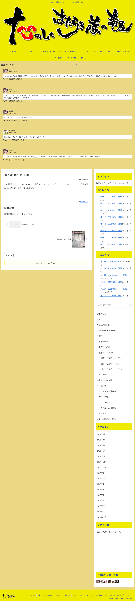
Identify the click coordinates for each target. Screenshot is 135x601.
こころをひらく (105, 402)
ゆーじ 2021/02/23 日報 (111, 197)
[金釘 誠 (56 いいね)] (113, 581)
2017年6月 (101, 484)
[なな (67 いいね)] (109, 581)
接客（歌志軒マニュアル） (112, 364)
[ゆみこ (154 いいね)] (98, 581)
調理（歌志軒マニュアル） (112, 358)
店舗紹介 (102, 413)
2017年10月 (102, 467)
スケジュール (102, 375)
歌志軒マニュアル (106, 353)
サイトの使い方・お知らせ (108, 419)
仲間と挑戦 (101, 386)
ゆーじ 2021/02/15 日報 (111, 210)
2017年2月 (101, 506)
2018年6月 (101, 445)
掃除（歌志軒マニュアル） (112, 369)
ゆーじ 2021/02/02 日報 (111, 217)
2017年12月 (102, 462)
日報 (98, 319)
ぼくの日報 (101, 314)
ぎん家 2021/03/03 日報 (111, 282)
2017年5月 (101, 490)
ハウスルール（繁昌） (108, 408)
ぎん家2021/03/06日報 (109, 261)
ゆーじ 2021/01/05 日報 (111, 238)
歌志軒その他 (104, 347)
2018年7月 (101, 440)
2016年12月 (102, 517)
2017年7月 (101, 478)
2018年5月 (101, 451)
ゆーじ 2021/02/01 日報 (111, 224)
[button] (129, 305)
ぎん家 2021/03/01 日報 (111, 296)
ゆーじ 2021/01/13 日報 (111, 231)
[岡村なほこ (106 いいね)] (102, 581)
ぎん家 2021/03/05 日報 (111, 268)
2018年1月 (101, 456)
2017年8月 (101, 473)
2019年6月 (101, 434)
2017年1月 (101, 512)
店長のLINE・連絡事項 (106, 330)
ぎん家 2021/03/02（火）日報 (113, 289)
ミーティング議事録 (107, 391)
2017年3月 (101, 500)
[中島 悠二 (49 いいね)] (117, 581)
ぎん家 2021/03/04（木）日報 (113, 275)
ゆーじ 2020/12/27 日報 (111, 244)
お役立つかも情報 (104, 380)
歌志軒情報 (103, 342)
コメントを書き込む (46, 262)
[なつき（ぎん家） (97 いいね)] (105, 581)
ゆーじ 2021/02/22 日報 (111, 203)
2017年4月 (101, 495)
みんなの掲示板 (103, 325)
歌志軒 (99, 336)
